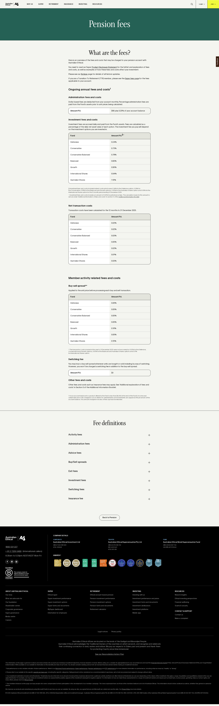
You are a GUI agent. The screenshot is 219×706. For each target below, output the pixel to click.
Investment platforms (140, 609)
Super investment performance (59, 598)
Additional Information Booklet (129, 197)
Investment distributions (141, 606)
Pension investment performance (102, 598)
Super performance (81, 668)
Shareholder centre (12, 606)
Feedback (217, 61)
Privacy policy (116, 631)
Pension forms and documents (101, 606)
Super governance (12, 613)
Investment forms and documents (145, 602)
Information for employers (57, 613)
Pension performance (95, 668)
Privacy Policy (126, 689)
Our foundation (11, 602)
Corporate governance (14, 609)
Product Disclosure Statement (104, 67)
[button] (192, 4)
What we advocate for (13, 598)
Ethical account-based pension (101, 595)
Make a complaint (181, 618)
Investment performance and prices (146, 598)
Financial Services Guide (159, 663)
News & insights (181, 595)
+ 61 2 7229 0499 (13, 551)
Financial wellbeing (182, 602)
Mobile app (137, 613)
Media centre (10, 616)
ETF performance (110, 668)
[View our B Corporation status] (17, 573)
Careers (8, 620)
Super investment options (57, 602)
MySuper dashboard (55, 609)
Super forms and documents (58, 606)
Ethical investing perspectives (186, 598)
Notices (84, 74)
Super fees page (132, 79)
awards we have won (40, 672)
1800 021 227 (11, 547)
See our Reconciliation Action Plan (109, 654)
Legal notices (103, 631)
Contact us (179, 615)
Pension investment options (100, 602)
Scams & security (181, 606)
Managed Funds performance (65, 668)
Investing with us (139, 595)
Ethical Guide (28, 680)
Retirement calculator (98, 609)
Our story (8, 595)
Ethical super (52, 595)
